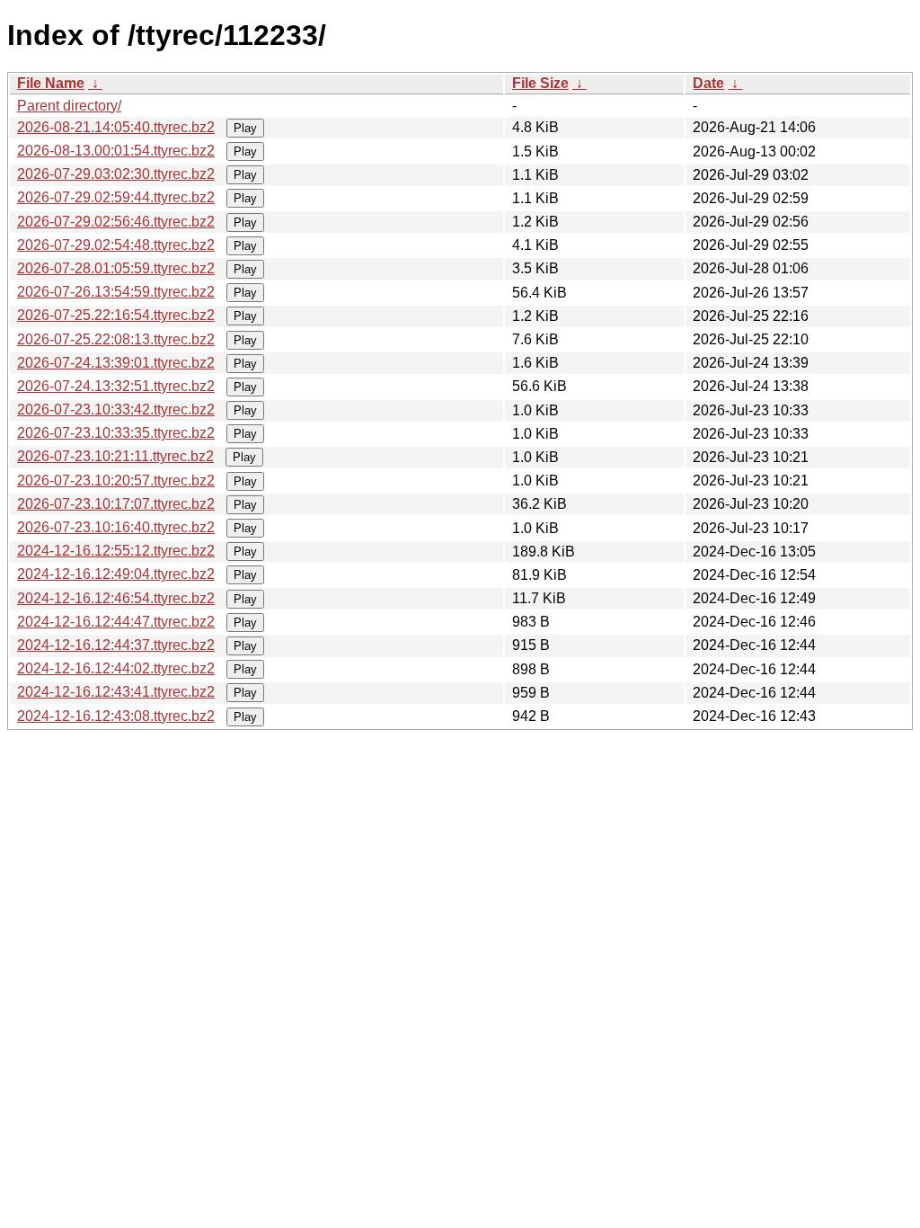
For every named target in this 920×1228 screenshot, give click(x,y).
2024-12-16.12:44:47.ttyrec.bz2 (116, 621)
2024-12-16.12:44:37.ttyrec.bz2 (116, 645)
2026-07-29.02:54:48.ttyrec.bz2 (116, 245)
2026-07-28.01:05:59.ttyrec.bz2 (116, 268)
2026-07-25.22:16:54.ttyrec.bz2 (116, 315)
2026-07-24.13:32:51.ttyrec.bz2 (116, 386)
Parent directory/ (69, 105)
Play (245, 128)
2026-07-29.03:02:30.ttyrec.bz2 (116, 174)
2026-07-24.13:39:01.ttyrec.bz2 (116, 362)
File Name (50, 83)
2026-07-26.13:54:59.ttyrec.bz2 (116, 291)
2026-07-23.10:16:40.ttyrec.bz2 (116, 527)
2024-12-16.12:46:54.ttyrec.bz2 (116, 598)
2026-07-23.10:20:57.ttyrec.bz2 (116, 480)
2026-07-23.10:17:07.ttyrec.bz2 (116, 504)
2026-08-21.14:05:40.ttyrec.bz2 (116, 127)
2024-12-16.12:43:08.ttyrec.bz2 (116, 716)
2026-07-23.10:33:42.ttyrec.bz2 (116, 409)
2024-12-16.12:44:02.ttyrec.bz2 (116, 668)
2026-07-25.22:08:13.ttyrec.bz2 (116, 339)
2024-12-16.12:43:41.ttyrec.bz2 (116, 691)
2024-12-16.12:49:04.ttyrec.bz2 (116, 574)
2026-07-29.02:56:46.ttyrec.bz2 (116, 221)
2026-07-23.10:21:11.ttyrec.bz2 (115, 456)
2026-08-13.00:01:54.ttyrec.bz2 (116, 150)
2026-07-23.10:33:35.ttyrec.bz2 (116, 432)
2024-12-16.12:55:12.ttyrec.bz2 (116, 550)
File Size (540, 83)
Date (708, 83)
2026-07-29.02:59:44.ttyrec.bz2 (116, 197)
